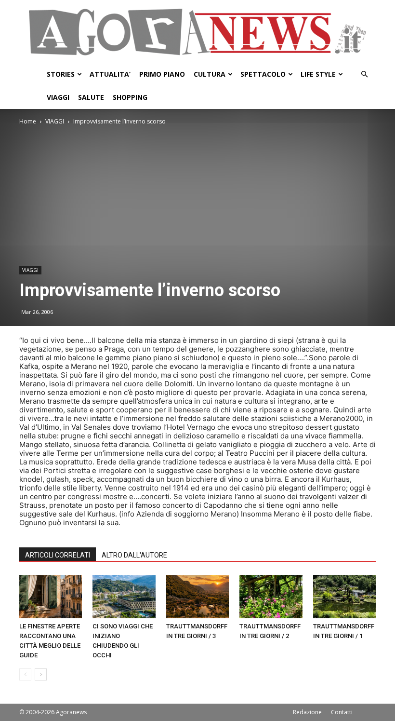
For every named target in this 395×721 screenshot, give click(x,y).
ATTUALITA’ (110, 74)
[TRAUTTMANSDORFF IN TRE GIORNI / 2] (270, 596)
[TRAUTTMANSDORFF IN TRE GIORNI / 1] (344, 596)
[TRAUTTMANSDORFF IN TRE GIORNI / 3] (197, 596)
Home (27, 121)
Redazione (307, 712)
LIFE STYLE (318, 74)
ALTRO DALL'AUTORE (134, 555)
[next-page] (41, 674)
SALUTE (91, 97)
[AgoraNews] (197, 32)
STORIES (61, 74)
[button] (364, 74)
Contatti (342, 712)
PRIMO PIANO (162, 74)
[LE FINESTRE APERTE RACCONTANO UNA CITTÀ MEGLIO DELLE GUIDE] (50, 596)
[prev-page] (25, 674)
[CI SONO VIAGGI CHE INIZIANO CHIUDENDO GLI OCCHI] (123, 596)
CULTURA (209, 74)
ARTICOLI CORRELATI (57, 555)
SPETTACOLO (263, 74)
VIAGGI (58, 97)
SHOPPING (130, 97)
